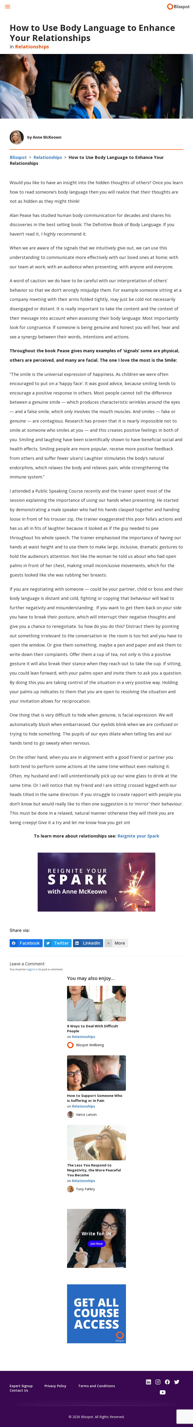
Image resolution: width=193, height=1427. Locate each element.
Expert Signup (21, 1386)
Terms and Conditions (96, 1386)
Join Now (97, 1244)
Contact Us (19, 1390)
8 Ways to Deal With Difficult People (92, 1028)
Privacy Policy (55, 1386)
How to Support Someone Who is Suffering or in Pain (94, 1098)
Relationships (32, 46)
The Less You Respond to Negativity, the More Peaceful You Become (94, 1170)
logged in (32, 969)
